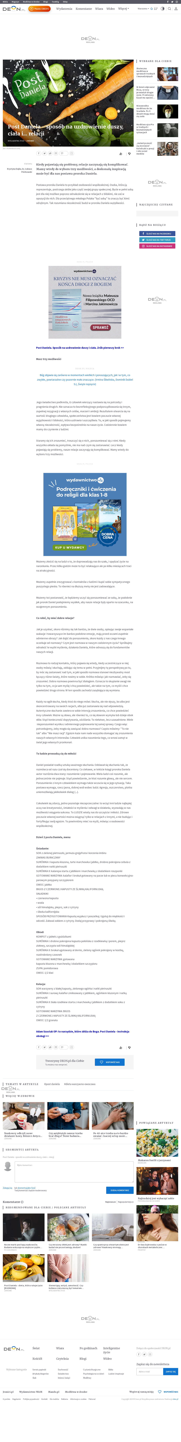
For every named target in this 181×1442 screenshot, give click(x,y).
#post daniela (52, 1084)
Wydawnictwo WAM (30, 1392)
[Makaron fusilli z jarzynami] (157, 1143)
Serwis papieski (39, 1369)
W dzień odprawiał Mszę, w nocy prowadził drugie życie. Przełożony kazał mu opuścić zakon (145, 94)
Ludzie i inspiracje (116, 1373)
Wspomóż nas (113, 1062)
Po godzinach (10, 1250)
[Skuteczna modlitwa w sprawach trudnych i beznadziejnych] (167, 74)
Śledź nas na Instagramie (159, 246)
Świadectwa (63, 1373)
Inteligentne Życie (16, 141)
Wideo (110, 8)
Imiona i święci (64, 1377)
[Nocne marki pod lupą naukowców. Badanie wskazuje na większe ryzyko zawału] (24, 1227)
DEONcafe (142, 1163)
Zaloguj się (7, 1188)
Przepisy (142, 1250)
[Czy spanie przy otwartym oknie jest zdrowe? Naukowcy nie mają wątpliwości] (113, 1227)
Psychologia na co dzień (149, 1201)
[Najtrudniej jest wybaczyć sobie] (157, 1181)
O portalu (6, 1399)
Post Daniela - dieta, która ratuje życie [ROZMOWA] (23, 1286)
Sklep (65, 2)
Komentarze (84, 8)
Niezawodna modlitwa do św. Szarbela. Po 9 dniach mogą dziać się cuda (145, 111)
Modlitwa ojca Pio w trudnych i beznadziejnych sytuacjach (145, 128)
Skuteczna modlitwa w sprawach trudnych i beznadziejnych (145, 72)
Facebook (167, 1)
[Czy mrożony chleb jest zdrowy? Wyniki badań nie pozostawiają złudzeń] (68, 1227)
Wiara (99, 8)
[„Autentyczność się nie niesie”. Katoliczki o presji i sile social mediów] (167, 149)
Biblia (5, 2)
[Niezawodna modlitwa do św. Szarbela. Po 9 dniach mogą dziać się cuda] (167, 111)
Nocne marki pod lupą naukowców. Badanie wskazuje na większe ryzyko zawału (22, 1247)
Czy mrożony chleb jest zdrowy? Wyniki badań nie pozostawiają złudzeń (68, 1246)
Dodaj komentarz (120, 1190)
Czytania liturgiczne (92, 1369)
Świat (36, 1348)
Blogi (45, 2)
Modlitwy (87, 1377)
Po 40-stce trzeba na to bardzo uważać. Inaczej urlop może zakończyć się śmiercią (110, 1136)
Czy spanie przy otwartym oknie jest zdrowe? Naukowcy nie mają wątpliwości (111, 1247)
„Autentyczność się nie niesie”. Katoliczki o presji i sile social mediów (145, 148)
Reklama (64, 1399)
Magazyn (15, 2)
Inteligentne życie (111, 1350)
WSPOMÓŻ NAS (171, 1391)
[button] (162, 8)
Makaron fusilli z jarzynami (154, 1160)
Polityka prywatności (31, 1399)
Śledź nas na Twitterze (158, 240)
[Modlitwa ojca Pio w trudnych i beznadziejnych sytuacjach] (167, 130)
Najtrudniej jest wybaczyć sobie (156, 1198)
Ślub (34, 1377)
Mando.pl (53, 1392)
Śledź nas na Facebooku (158, 233)
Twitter (172, 1)
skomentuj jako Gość (26, 1188)
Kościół (141, 1242)
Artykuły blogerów (41, 1373)
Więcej (122, 8)
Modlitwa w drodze (31, 2)
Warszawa (142, 9)
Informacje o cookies (78, 1399)
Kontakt (44, 1399)
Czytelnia (62, 1358)
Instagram (176, 1)
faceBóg (55, 2)
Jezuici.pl (8, 1392)
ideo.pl (175, 1399)
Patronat (92, 1399)
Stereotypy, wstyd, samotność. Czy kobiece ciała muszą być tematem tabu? (66, 1288)
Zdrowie (30, 141)
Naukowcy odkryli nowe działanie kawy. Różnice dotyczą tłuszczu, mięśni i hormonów (22, 1136)
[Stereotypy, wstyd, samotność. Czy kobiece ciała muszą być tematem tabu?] (68, 1268)
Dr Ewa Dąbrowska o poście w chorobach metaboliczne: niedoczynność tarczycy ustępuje (154, 1247)
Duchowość (63, 1369)
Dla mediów (54, 1399)
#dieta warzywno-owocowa (79, 1084)
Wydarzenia (64, 8)
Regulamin (16, 1399)
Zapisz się (171, 1371)
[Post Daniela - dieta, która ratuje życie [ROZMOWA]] (24, 1268)
